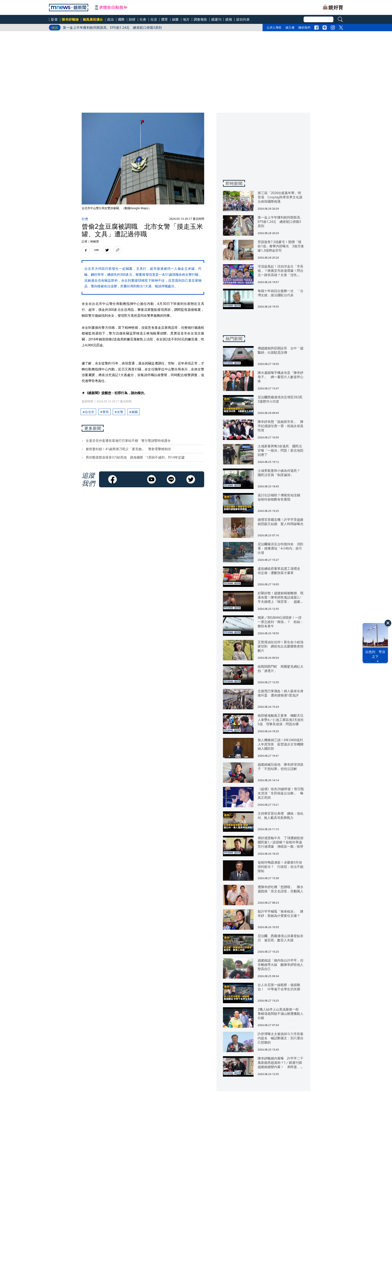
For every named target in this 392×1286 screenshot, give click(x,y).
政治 (110, 19)
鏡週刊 (216, 19)
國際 (121, 19)
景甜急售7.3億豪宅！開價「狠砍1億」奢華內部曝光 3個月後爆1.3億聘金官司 (122, 28)
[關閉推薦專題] (388, 623)
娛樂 (175, 19)
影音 (54, 19)
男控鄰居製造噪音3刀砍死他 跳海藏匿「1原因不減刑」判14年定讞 (135, 457)
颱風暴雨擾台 (93, 19)
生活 (153, 19)
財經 (132, 19)
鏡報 (228, 19)
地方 (186, 19)
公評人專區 (274, 27)
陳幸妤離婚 (70, 19)
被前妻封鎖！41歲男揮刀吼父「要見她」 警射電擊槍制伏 (128, 449)
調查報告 (200, 19)
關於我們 (304, 27)
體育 (164, 19)
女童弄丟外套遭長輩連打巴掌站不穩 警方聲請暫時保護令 (128, 440)
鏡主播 (290, 27)
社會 (143, 19)
